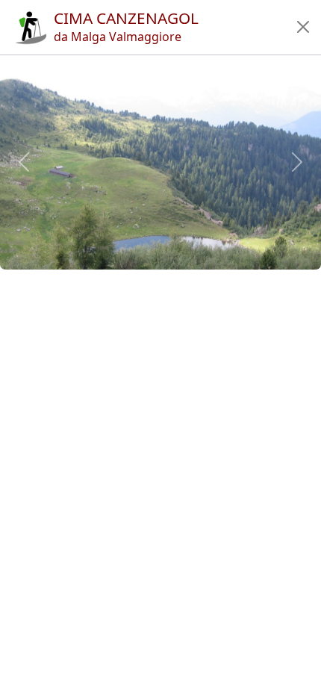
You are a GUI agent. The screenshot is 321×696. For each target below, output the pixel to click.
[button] (303, 27)
